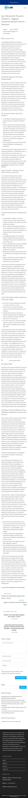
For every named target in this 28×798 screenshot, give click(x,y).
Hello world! (17, 721)
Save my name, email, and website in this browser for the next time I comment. (12, 672)
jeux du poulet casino (19, 587)
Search (3, 684)
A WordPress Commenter (7, 721)
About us (5, 763)
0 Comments (6, 33)
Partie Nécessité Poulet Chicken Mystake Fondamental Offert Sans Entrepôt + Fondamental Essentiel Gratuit (14, 627)
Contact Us (5, 769)
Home (4, 760)
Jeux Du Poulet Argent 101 (10, 31)
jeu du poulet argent (9, 587)
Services (5, 766)
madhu (5, 29)
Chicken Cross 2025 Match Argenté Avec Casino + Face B (14, 615)
